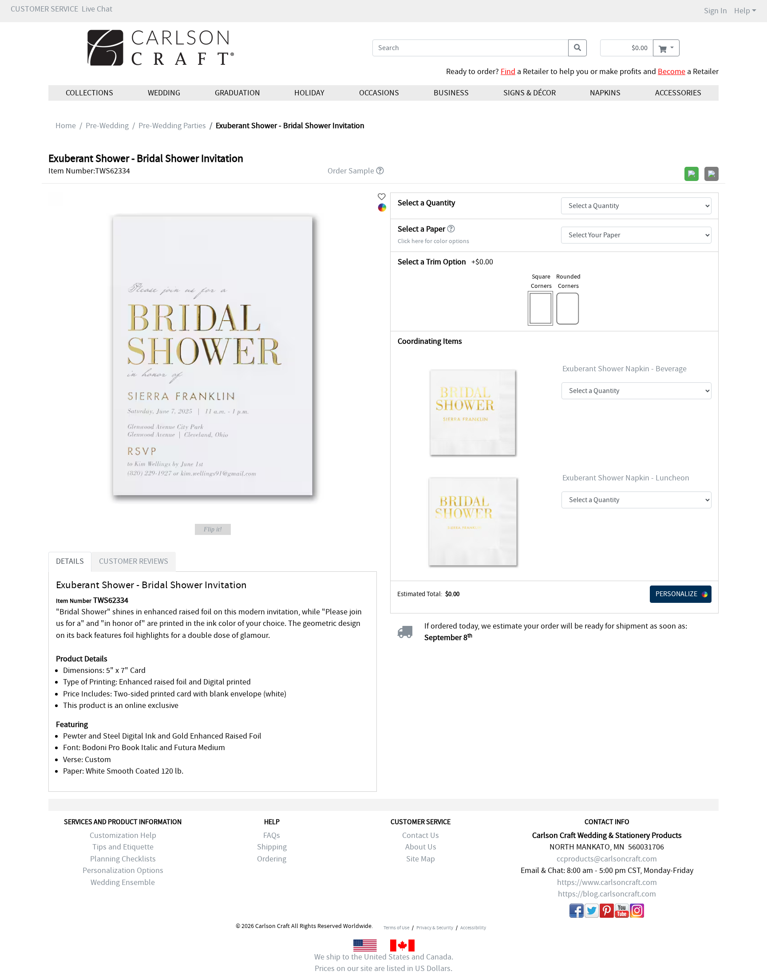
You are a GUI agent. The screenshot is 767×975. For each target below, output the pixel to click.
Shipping (272, 847)
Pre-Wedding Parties (172, 126)
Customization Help (123, 835)
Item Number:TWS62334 (89, 171)
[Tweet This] (591, 912)
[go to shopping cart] (666, 47)
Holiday (309, 93)
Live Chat (97, 9)
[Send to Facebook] (576, 912)
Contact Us (420, 835)
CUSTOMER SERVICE (44, 9)
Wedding (164, 93)
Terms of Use (396, 927)
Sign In (715, 11)
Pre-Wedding (107, 126)
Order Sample (351, 171)
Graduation (237, 93)
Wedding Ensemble (123, 882)
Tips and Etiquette (123, 847)
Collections (89, 93)
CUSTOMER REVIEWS (133, 561)
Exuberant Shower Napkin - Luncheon (625, 478)
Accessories (678, 93)
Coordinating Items (430, 341)
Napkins (605, 93)
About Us (420, 847)
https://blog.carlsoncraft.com (607, 894)
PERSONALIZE (676, 594)
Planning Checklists (123, 859)
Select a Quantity (426, 203)
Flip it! (213, 529)
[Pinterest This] (606, 912)
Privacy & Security (434, 927)
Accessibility (473, 927)
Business (451, 93)
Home (65, 126)
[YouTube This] (621, 912)
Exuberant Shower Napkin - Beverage (624, 369)
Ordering (271, 859)
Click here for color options (433, 241)
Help (742, 11)
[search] (577, 47)
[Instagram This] (636, 912)
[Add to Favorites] (382, 197)
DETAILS (70, 561)
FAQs (271, 835)
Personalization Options (123, 870)
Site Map (420, 859)
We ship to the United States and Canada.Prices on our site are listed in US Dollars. (383, 963)
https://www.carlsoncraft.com (607, 882)
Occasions (379, 93)
